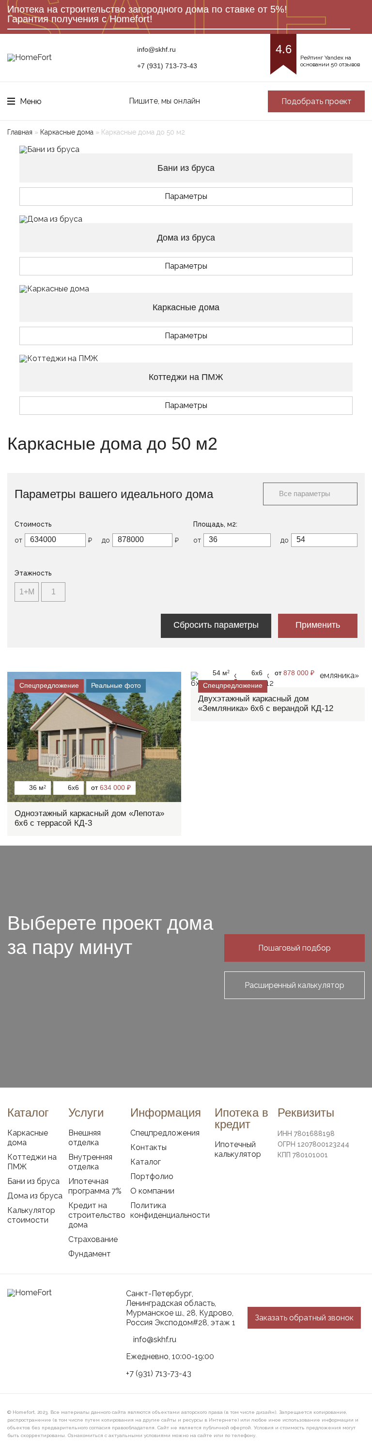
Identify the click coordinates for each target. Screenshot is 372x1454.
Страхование (93, 1239)
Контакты (148, 1147)
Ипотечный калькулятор (238, 1149)
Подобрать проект (316, 101)
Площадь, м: (215, 524)
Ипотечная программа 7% (95, 1186)
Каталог (145, 1161)
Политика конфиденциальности (170, 1210)
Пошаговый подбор (294, 948)
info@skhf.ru (156, 49)
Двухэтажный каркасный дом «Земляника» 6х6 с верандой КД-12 (265, 703)
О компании (152, 1191)
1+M (26, 592)
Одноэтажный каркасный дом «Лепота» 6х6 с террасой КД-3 (89, 818)
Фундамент (89, 1253)
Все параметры (304, 493)
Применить (317, 625)
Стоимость (33, 524)
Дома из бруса (34, 1195)
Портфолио (151, 1176)
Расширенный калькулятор (294, 985)
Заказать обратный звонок (304, 1317)
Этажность (33, 573)
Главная (19, 132)
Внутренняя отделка (90, 1161)
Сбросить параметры (216, 625)
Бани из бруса (33, 1181)
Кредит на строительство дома (96, 1215)
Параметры (186, 196)
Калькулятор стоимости (31, 1215)
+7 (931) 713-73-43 (167, 65)
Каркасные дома (66, 132)
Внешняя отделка (84, 1137)
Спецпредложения (165, 1132)
